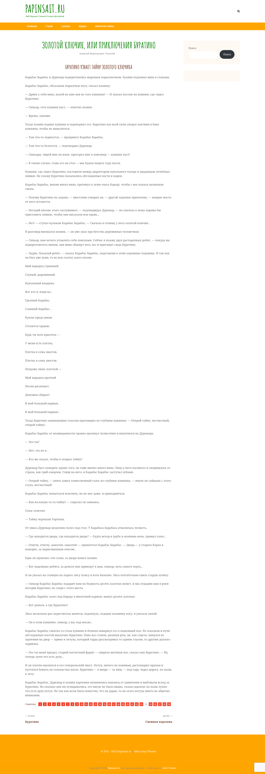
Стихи (49, 26)
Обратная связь (104, 26)
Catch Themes (169, 768)
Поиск (192, 48)
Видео (82, 26)
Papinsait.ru (45, 8)
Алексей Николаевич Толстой (97, 53)
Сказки (65, 26)
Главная (32, 26)
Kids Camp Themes (145, 751)
